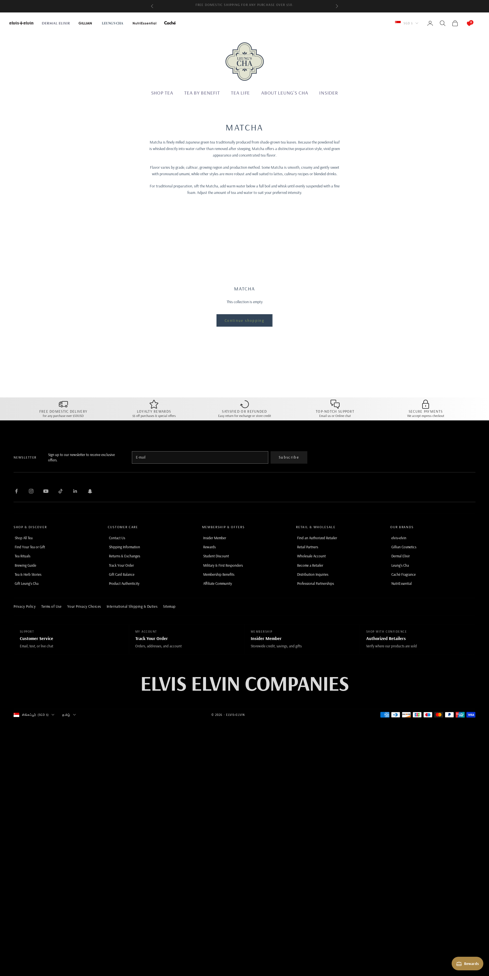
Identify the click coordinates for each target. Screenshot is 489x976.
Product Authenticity (124, 583)
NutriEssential (401, 583)
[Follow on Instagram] (31, 491)
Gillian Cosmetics (403, 547)
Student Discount (216, 556)
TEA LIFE (240, 92)
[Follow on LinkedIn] (75, 491)
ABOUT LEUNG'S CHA (284, 92)
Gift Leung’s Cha (26, 583)
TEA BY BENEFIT (202, 92)
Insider (328, 92)
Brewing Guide (25, 565)
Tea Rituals (22, 556)
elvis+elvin (398, 538)
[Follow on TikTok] (60, 491)
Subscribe (289, 457)
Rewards (209, 547)
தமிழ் (66, 715)
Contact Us (117, 538)
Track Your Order (121, 565)
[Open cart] (463, 23)
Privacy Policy (25, 606)
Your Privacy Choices (84, 606)
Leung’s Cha (400, 565)
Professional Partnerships (315, 583)
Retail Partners (307, 547)
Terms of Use (51, 606)
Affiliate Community (217, 583)
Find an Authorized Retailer (317, 538)
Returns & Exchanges (124, 556)
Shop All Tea (24, 538)
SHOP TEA (162, 92)
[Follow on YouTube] (46, 491)
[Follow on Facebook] (16, 491)
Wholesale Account (311, 556)
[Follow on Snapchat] (90, 491)
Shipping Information (124, 547)
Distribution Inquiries (312, 574)
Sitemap (169, 606)
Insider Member (214, 538)
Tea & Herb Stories (28, 574)
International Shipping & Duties (132, 606)
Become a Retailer (310, 565)
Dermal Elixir (400, 556)
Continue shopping (244, 320)
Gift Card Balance (121, 574)
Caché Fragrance (403, 574)
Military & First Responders (223, 565)
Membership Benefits (218, 574)
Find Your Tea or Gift (30, 547)
